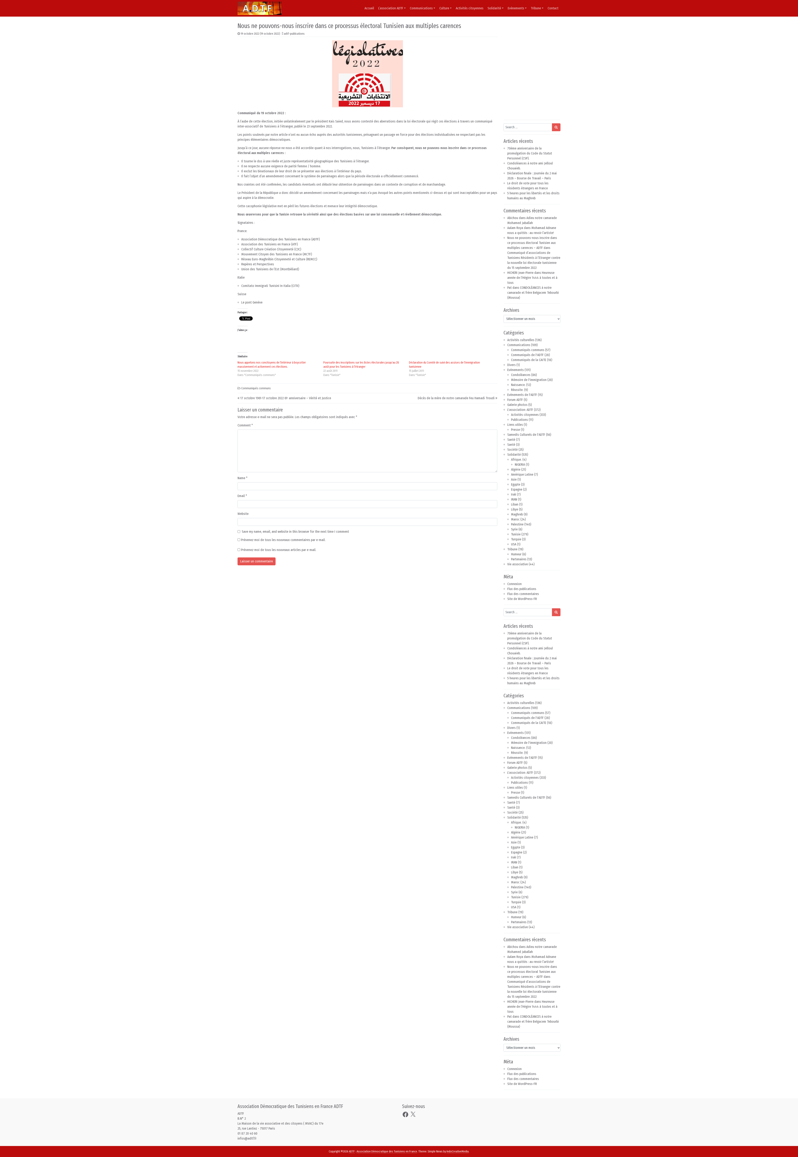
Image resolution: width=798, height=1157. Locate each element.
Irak (513, 494)
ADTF (352, 1151)
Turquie (516, 539)
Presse (515, 430)
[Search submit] (556, 127)
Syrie (514, 529)
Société (512, 450)
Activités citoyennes (469, 8)
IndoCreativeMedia (458, 1151)
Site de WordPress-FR (522, 599)
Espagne (516, 489)
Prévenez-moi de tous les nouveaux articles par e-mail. (278, 550)
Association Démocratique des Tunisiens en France (387, 1151)
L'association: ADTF (520, 410)
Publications (519, 420)
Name (243, 478)
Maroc (515, 519)
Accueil (369, 8)
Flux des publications (521, 589)
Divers (511, 365)
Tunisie (516, 534)
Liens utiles (515, 425)
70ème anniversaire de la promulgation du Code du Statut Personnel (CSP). (529, 153)
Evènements (516, 8)
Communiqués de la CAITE (528, 360)
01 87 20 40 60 (247, 1133)
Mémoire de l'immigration (529, 380)
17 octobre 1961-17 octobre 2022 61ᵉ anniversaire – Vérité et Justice (285, 398)
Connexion (514, 584)
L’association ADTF (390, 8)
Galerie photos (517, 405)
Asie (514, 479)
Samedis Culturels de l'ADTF (526, 435)
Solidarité (494, 8)
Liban (514, 504)
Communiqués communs (256, 388)
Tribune (536, 8)
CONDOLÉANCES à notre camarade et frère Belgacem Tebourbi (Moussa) (533, 293)
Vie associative (517, 564)
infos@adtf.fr (247, 1138)
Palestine (517, 524)
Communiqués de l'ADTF (527, 355)
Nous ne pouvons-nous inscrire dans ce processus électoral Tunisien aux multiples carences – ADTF (532, 243)
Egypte (515, 484)
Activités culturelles (520, 340)
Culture (444, 8)
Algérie (515, 469)
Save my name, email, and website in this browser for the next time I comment (295, 532)
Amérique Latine (522, 474)
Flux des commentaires (523, 594)
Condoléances (520, 375)
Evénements (515, 370)
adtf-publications (294, 34)
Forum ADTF (515, 400)
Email (242, 496)
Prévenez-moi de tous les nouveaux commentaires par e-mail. (283, 540)
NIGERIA (520, 464)
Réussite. (517, 390)
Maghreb (517, 514)
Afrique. (516, 460)
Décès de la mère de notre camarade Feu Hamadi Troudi (456, 398)
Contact (553, 8)
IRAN (514, 499)
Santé (511, 440)
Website (243, 514)
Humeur (516, 554)
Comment (245, 425)
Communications (421, 8)
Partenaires (518, 559)
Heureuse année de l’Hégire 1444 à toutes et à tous (532, 278)
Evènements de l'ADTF (522, 395)
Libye (514, 509)
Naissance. (518, 385)
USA (513, 544)
